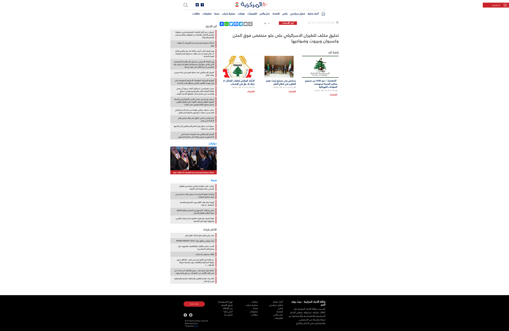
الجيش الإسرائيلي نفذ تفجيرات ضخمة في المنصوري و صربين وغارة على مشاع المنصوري (196, 135)
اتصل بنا (228, 314)
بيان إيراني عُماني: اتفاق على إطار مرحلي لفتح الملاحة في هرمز (196, 119)
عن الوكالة (228, 308)
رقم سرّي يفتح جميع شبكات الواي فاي (199, 235)
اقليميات (252, 13)
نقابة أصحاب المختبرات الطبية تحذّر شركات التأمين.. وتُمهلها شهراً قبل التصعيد (194, 219)
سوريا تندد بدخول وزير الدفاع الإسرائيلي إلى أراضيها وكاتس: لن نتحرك (194, 127)
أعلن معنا (228, 311)
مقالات (196, 13)
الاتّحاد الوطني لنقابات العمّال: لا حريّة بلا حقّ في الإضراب (239, 82)
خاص (285, 13)
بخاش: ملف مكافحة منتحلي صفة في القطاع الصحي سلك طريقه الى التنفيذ (197, 187)
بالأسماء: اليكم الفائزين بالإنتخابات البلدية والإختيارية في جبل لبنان (194, 279)
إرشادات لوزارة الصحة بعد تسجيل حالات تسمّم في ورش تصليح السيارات (194, 195)
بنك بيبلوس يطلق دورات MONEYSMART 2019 (195, 240)
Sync (196, 326)
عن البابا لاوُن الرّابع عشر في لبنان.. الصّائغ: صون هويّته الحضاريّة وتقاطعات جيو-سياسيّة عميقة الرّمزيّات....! (195, 262)
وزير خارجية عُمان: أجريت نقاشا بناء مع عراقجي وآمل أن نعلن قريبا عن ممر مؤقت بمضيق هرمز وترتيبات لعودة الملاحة (194, 54)
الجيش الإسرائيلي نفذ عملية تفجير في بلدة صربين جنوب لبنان (194, 73)
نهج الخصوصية (225, 301)
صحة (216, 13)
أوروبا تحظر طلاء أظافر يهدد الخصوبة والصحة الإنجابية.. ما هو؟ (197, 203)
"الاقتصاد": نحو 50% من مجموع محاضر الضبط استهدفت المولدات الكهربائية (321, 83)
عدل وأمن (265, 13)
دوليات (241, 13)
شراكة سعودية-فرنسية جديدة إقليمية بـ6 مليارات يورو (195, 44)
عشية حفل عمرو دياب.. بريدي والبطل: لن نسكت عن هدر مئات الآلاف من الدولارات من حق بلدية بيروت (194, 271)
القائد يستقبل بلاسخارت (205, 254)
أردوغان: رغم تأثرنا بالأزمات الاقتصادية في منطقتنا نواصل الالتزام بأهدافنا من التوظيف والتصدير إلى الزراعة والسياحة (194, 35)
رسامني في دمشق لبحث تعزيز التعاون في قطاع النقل (281, 82)
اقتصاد (276, 13)
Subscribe (194, 304)
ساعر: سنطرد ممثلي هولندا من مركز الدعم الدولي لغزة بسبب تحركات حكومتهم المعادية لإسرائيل (194, 111)
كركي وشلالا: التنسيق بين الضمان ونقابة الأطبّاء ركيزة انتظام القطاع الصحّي (195, 211)
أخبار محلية (313, 13)
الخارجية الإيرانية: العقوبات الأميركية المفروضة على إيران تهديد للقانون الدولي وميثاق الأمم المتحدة (194, 81)
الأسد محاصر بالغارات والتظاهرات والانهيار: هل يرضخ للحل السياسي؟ (196, 247)
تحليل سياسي (297, 13)
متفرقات (207, 13)
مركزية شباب (228, 13)
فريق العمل (227, 305)
